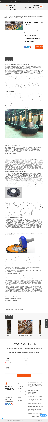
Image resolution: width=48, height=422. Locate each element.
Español (41, 1)
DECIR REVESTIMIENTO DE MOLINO (16, 17)
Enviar (24, 375)
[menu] (9, 12)
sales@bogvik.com (36, 38)
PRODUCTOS (12, 16)
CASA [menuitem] (5, 12)
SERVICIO (27, 12)
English (30, 1)
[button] (12, 12)
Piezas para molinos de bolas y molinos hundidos (25, 16)
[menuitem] (12, 12)
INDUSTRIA (20, 12)
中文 (33, 1)
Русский (37, 1)
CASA (7, 16)
